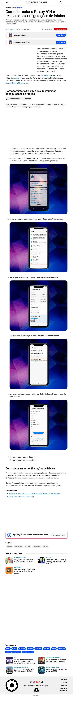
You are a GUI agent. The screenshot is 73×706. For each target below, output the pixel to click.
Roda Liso (48, 557)
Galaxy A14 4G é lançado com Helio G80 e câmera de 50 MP (23, 561)
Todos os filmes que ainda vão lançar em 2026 (56, 670)
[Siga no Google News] (39, 682)
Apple (8, 648)
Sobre (65, 683)
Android (16, 78)
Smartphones (18, 546)
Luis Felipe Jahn (13, 29)
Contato (64, 686)
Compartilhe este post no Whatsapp (23, 460)
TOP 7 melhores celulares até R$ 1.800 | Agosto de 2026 (24, 670)
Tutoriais (27, 546)
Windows (46, 648)
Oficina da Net (10, 7)
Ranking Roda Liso (28, 652)
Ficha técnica (61, 35)
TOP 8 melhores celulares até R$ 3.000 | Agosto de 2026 (56, 660)
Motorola (21, 83)
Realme (14, 83)
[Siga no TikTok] (42, 682)
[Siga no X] (31, 682)
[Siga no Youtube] (36, 682)
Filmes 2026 (61, 648)
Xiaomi (8, 83)
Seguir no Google (48, 29)
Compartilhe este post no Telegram (23, 457)
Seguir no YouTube (61, 29)
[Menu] (10, 2)
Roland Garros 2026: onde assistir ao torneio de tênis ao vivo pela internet (24, 571)
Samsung (47, 75)
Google (14, 648)
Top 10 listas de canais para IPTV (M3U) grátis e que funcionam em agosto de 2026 (24, 661)
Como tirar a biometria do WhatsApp (21, 496)
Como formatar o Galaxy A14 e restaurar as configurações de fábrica (35, 14)
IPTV (15, 657)
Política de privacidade (63, 689)
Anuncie (64, 680)
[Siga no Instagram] (34, 682)
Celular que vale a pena (13, 652)
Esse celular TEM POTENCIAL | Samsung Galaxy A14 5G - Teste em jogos (34, 494)
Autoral (45, 546)
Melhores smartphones (53, 657)
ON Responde (18, 7)
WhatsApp (38, 648)
